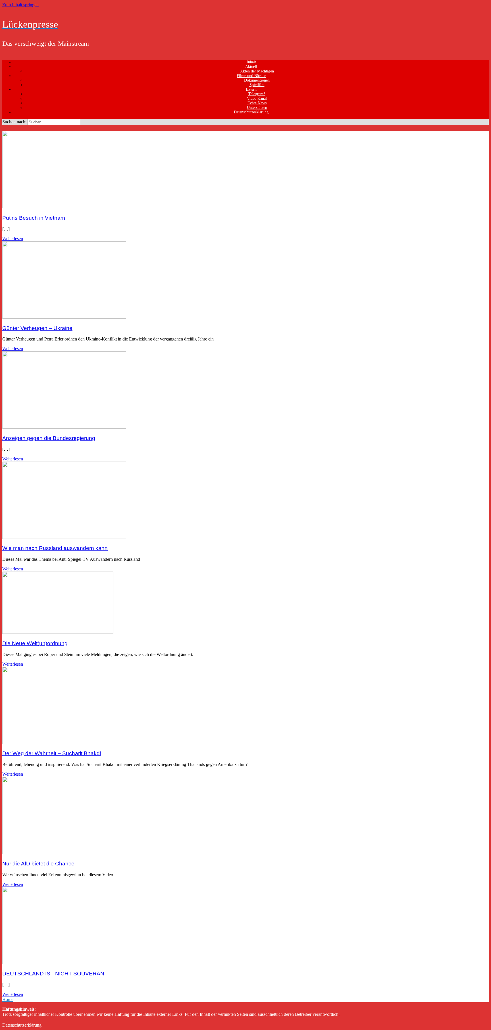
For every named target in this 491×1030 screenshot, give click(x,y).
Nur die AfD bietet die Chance (38, 864)
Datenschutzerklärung (251, 112)
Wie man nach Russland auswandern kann (55, 548)
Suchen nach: (14, 121)
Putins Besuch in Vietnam (33, 218)
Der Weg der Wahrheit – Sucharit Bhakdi (51, 753)
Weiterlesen (12, 238)
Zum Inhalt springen (20, 4)
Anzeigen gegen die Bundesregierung (48, 438)
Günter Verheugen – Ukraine (37, 328)
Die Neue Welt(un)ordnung (35, 643)
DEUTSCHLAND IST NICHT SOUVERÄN (53, 974)
